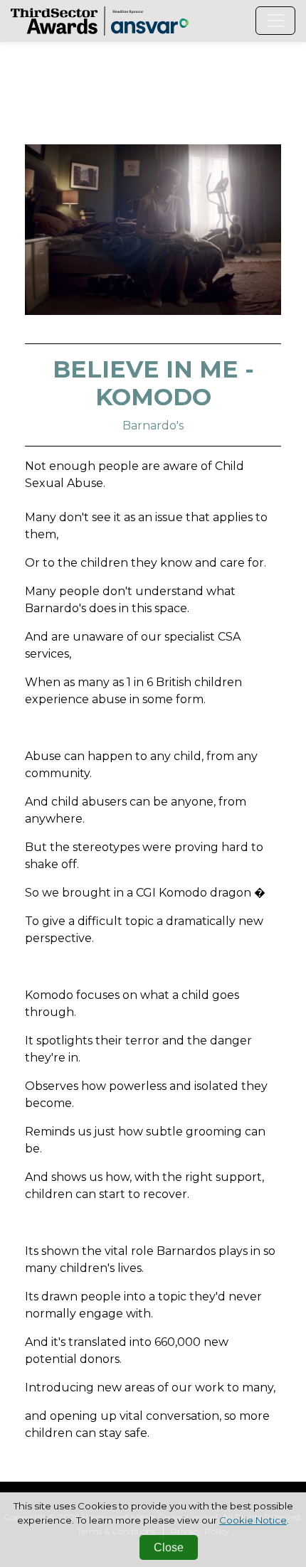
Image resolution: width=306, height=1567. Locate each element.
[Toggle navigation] (275, 20)
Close (169, 1547)
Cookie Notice (253, 1520)
